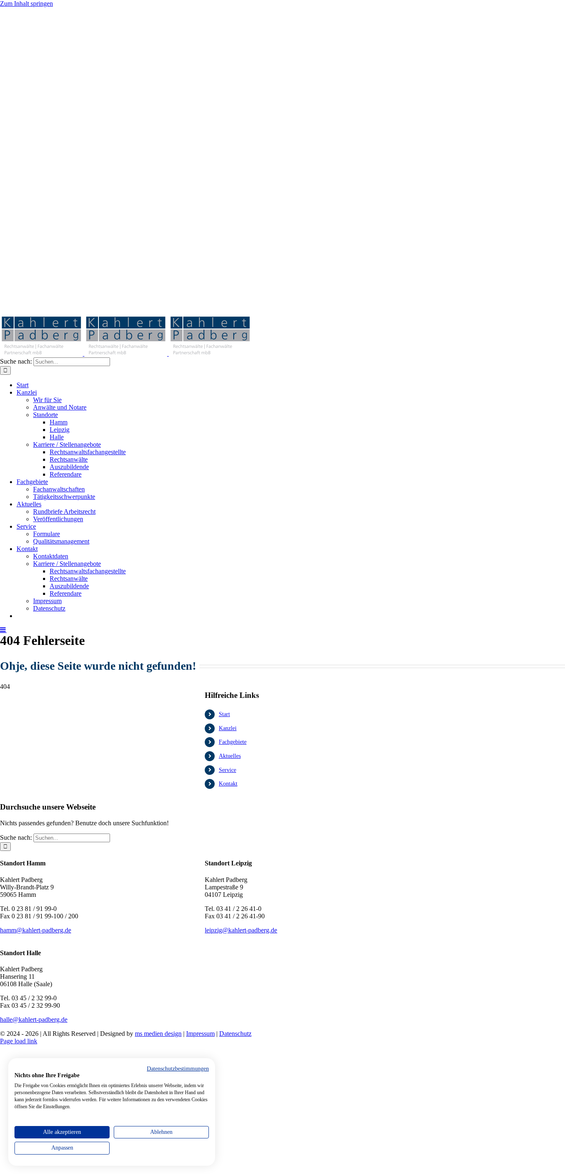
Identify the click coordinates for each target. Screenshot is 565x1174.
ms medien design (158, 1033)
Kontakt (228, 784)
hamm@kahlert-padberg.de (35, 930)
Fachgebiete (233, 742)
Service (227, 770)
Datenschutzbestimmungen (178, 1069)
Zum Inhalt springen (26, 3)
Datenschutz (235, 1033)
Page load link (18, 1041)
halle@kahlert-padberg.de (33, 1019)
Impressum (200, 1033)
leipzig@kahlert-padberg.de (241, 930)
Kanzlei (228, 728)
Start (224, 714)
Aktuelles (230, 756)
